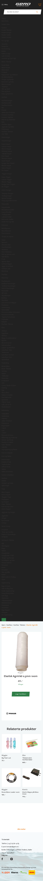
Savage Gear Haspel (8, 163)
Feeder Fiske (6, 24)
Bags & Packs (6, 586)
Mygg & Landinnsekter (9, 338)
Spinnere (4, 242)
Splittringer (5, 485)
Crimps (4, 523)
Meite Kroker (6, 67)
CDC (3, 383)
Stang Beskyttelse (8, 593)
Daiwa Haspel (6, 144)
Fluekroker (5, 378)
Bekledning (5, 410)
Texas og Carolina (7, 532)
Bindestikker (6, 366)
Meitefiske (5, 21)
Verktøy (4, 371)
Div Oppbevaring (7, 615)
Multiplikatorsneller (8, 210)
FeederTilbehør (7, 30)
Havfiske (4, 97)
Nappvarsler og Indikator (10, 75)
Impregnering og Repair (9, 449)
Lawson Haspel (6, 146)
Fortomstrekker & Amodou (11, 312)
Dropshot (5, 530)
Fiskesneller (5, 204)
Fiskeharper (5, 129)
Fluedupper (5, 499)
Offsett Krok (6, 467)
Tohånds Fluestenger (8, 286)
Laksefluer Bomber (8, 355)
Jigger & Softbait (7, 266)
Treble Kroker (6, 464)
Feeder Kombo (6, 37)
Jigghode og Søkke (8, 127)
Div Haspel (5, 170)
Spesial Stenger (7, 198)
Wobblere (5, 249)
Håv (3, 543)
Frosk (3, 259)
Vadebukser (5, 416)
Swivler (4, 481)
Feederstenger (6, 32)
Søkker (4, 469)
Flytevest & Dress (7, 435)
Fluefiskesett (6, 281)
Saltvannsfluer (6, 345)
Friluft (4, 575)
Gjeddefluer (5, 359)
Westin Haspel (6, 149)
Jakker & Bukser (7, 421)
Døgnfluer (5, 333)
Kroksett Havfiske (7, 115)
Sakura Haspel (6, 168)
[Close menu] (4, 619)
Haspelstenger (6, 141)
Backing (4, 298)
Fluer (3, 327)
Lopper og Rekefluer (8, 348)
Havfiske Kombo (7, 105)
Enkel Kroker (6, 460)
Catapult (4, 72)
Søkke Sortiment (7, 471)
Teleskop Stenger (7, 193)
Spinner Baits (6, 261)
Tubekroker (5, 352)
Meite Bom (5, 70)
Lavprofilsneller (7, 212)
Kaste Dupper (6, 495)
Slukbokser (5, 598)
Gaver (3, 579)
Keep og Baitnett (7, 94)
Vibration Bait (6, 245)
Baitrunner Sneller (7, 219)
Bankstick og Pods (8, 82)
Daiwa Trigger (6, 177)
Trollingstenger (7, 196)
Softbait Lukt (6, 269)
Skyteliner (5, 300)
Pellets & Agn (6, 54)
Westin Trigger (7, 182)
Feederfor (5, 46)
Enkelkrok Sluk (6, 462)
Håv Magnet (6, 546)
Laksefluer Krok (7, 357)
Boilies (4, 51)
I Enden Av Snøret (7, 237)
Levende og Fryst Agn (9, 58)
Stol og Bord (6, 91)
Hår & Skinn (5, 393)
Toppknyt (5, 87)
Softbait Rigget (7, 264)
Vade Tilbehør (6, 445)
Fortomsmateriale (8, 315)
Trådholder (5, 376)
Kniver (4, 567)
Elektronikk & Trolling (9, 577)
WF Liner (4, 293)
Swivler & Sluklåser (8, 475)
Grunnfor (5, 44)
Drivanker (5, 570)
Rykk (3, 122)
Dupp (3, 489)
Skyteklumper (6, 295)
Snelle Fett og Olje (8, 222)
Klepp (3, 548)
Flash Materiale (6, 397)
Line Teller (5, 134)
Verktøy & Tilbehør (8, 540)
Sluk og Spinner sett (8, 254)
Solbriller (4, 447)
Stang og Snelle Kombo (9, 201)
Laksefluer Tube (7, 350)
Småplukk (5, 537)
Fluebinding (5, 363)
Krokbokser (5, 381)
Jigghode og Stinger (8, 512)
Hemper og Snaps (7, 483)
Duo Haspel (5, 156)
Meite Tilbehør (6, 62)
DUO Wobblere (7, 252)
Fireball (4, 110)
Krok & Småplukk (7, 453)
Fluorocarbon (6, 233)
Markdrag (5, 271)
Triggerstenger (7, 174)
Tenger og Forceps (8, 558)
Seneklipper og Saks (8, 560)
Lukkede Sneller (7, 217)
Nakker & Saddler (7, 395)
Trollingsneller (6, 214)
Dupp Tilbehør (6, 504)
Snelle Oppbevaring (8, 591)
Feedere (4, 28)
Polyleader (5, 319)
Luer (3, 430)
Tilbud (4, 18)
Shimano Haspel (7, 158)
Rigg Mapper (6, 610)
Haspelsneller (6, 207)
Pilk (3, 108)
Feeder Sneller (6, 35)
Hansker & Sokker (7, 442)
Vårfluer (4, 336)
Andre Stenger (6, 190)
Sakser (4, 373)
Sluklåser (4, 478)
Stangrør (5, 612)
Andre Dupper (6, 509)
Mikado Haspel (6, 166)
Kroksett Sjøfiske (7, 117)
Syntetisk (5, 400)
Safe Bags (5, 596)
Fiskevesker (5, 605)
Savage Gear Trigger (8, 184)
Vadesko (4, 418)
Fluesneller (5, 291)
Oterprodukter (7, 563)
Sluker (4, 240)
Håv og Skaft (6, 89)
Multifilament (6, 228)
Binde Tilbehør (6, 369)
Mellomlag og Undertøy (9, 437)
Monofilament (6, 231)
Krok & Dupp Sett (7, 506)
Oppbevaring (6, 583)
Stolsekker (5, 608)
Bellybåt (4, 322)
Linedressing (6, 307)
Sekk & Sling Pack (7, 588)
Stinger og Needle (8, 79)
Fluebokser (5, 305)
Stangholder (6, 553)
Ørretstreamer (7, 343)
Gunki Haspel (6, 161)
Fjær (3, 390)
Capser (4, 428)
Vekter (4, 551)
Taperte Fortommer (8, 317)
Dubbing (4, 388)
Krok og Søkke (6, 456)
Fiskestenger (6, 137)
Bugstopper (6, 426)
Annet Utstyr (6, 526)
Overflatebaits (6, 247)
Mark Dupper (6, 492)
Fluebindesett (6, 407)
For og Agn (5, 41)
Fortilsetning (6, 49)
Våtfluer (4, 331)
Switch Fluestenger (8, 288)
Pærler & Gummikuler (9, 534)
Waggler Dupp (6, 497)
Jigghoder (5, 516)
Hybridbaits (5, 257)
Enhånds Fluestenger (8, 283)
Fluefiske (4, 274)
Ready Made (5, 65)
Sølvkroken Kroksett (8, 112)
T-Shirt (4, 433)
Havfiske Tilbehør (7, 131)
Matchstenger (6, 84)
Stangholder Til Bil (8, 555)
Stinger (4, 518)
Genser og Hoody (7, 440)
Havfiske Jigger (7, 124)
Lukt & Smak (6, 56)
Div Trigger (5, 187)
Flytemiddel (5, 310)
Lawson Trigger (7, 179)
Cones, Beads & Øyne (9, 385)
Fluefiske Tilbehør (7, 324)
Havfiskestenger (7, 100)
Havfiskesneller (6, 103)
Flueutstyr (5, 278)
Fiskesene (5, 225)
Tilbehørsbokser (7, 600)
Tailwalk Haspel (6, 154)
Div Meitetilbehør (7, 77)
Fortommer (5, 520)
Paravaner (5, 565)
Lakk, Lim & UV (6, 404)
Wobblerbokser (7, 603)
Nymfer (4, 340)
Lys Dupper (5, 502)
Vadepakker (5, 414)
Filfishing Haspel (7, 151)
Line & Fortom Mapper (9, 303)
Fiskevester (5, 423)
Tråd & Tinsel (6, 402)
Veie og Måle (6, 572)
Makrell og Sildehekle (8, 120)
